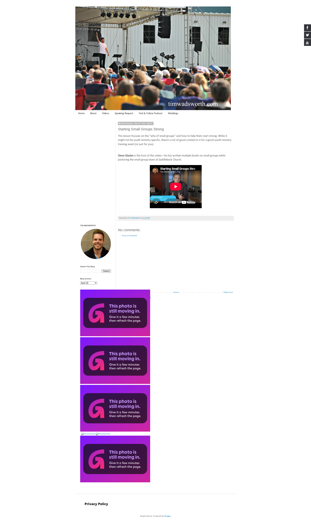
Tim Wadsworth (134, 218)
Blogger (167, 516)
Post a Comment (129, 236)
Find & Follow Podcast (150, 113)
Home (81, 113)
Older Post (228, 292)
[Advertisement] (176, 264)
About (93, 113)
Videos (105, 113)
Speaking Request (124, 113)
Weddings (173, 113)
